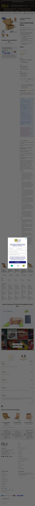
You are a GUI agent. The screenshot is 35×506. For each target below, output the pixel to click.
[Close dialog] (26, 238)
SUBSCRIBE (17, 262)
